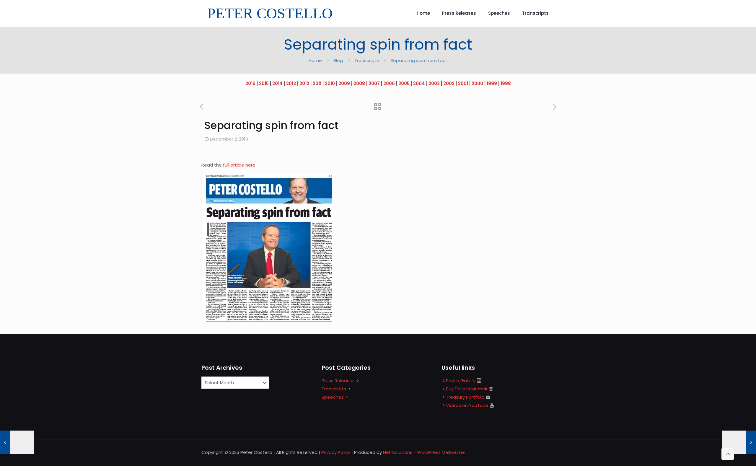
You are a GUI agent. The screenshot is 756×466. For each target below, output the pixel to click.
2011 (317, 83)
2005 (404, 83)
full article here (239, 165)
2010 (330, 83)
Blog (338, 60)
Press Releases (338, 380)
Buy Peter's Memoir (467, 389)
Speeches (333, 397)
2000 (477, 83)
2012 (304, 83)
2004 (419, 83)
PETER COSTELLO (270, 13)
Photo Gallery (460, 380)
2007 (374, 83)
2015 (264, 83)
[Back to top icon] (727, 454)
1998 (506, 83)
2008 (359, 83)
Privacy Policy (335, 452)
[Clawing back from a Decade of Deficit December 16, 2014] (739, 442)
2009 (344, 83)
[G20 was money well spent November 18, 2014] (17, 442)
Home (315, 60)
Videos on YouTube (467, 405)
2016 (250, 83)
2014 (277, 83)
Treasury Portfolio (465, 397)
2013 (291, 83)
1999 (492, 83)
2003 (434, 83)
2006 (389, 83)
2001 (463, 83)
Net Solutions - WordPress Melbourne (424, 452)
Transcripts (366, 60)
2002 (448, 83)
